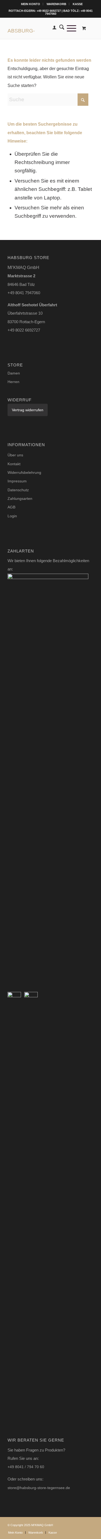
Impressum (17, 481)
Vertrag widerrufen (27, 410)
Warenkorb (56, 4)
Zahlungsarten (20, 498)
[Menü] (70, 28)
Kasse (78, 4)
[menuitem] (30, 4)
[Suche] (60, 28)
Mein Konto (30, 4)
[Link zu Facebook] (89, 1524)
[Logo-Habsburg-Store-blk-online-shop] (42, 28)
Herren (13, 382)
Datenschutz (18, 490)
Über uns (15, 455)
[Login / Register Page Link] (53, 28)
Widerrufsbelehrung (24, 472)
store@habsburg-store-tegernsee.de (39, 1488)
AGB (11, 507)
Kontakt (14, 464)
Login (12, 516)
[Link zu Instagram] (81, 1524)
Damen (14, 373)
